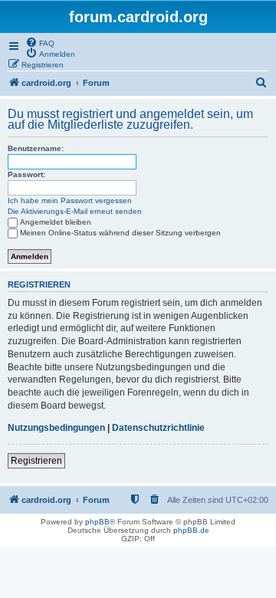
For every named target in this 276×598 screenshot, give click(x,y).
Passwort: (26, 174)
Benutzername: (36, 148)
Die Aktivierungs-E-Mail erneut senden (75, 211)
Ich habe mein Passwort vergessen (70, 200)
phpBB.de (191, 530)
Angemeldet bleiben (55, 222)
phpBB (97, 522)
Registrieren (36, 460)
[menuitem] (39, 42)
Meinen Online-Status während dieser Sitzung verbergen (120, 232)
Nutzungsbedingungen (56, 427)
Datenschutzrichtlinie (158, 427)
